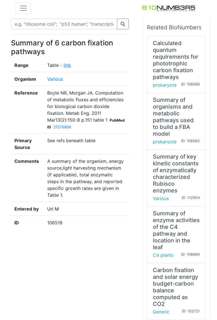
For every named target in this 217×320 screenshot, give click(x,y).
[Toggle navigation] (23, 8)
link (67, 65)
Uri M (53, 209)
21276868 (62, 127)
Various (55, 79)
